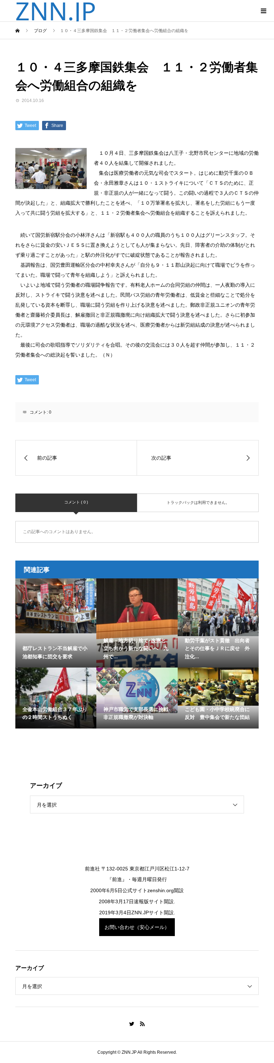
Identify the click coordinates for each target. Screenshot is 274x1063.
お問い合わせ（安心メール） (137, 927)
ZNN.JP (55, 10)
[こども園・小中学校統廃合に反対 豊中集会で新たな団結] (218, 687)
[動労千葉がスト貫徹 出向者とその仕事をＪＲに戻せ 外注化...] (218, 607)
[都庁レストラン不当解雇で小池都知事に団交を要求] (56, 606)
